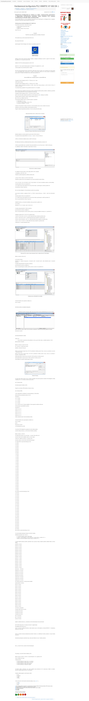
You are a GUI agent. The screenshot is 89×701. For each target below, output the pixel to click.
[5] (19, 682)
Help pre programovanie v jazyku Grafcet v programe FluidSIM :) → (43, 699)
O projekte (14, 1)
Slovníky (40, 1)
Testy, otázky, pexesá (52, 1)
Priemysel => (23, 8)
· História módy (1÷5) (63, 47)
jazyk (36, 680)
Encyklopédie (20, 1)
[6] (18, 683)
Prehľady (69, 120)
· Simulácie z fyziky (63, 30)
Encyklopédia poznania (6, 1)
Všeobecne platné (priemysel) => (31, 8)
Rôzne (58, 1)
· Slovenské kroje (62, 32)
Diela (32, 1)
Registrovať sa (67, 63)
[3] (15, 687)
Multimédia (45, 1)
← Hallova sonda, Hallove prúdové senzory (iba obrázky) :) (25, 697)
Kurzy (66, 120)
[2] (31, 135)
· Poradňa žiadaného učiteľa (64, 39)
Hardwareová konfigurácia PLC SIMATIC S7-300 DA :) (25, 9)
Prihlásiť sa (67, 58)
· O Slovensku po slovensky (64, 31)
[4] (20, 193)
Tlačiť (54, 11)
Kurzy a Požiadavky (26, 1)
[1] (15, 686)
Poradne (36, 1)
